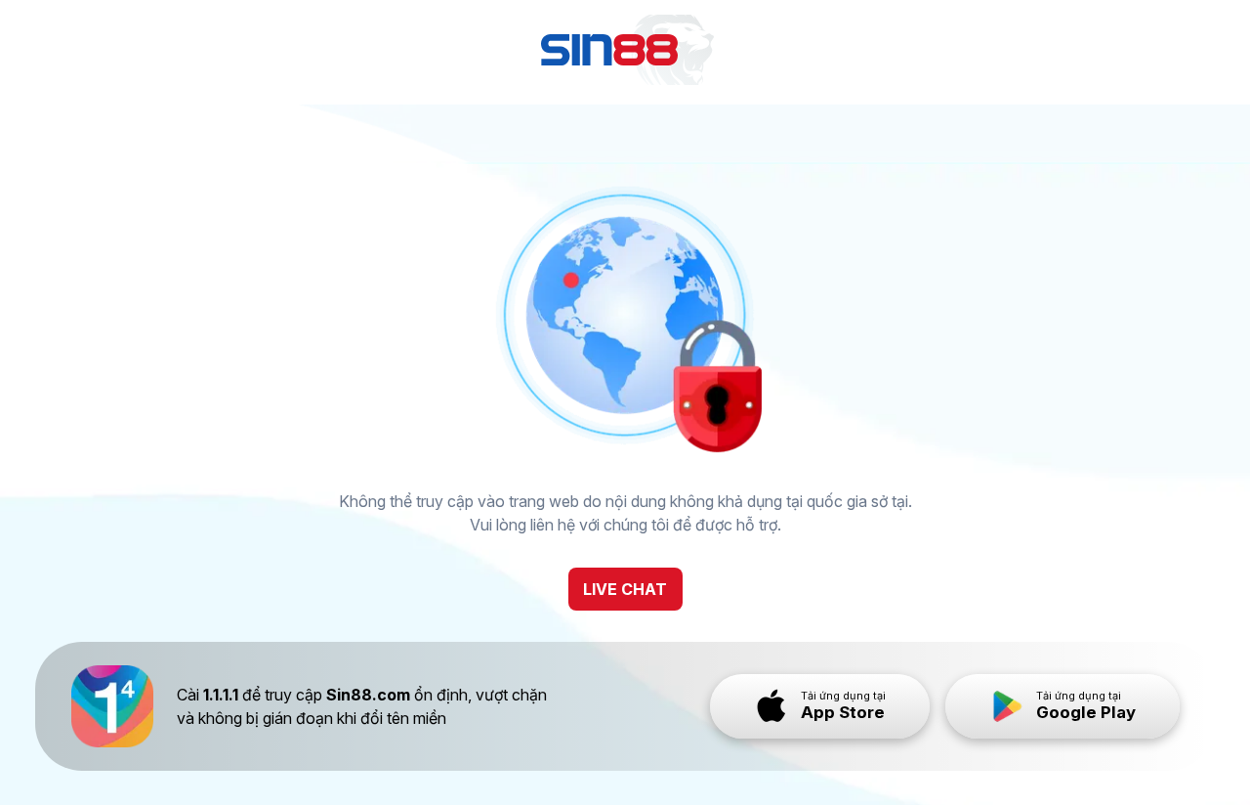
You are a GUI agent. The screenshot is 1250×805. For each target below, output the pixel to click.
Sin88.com (368, 694)
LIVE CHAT (625, 589)
